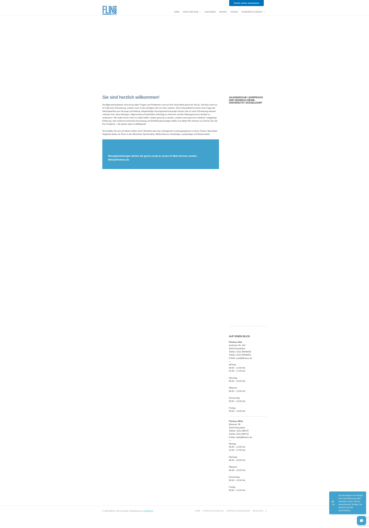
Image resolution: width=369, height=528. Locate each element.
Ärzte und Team (190, 12)
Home (176, 12)
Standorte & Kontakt (252, 12)
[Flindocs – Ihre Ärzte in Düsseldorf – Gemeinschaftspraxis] (109, 9)
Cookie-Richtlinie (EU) (213, 511)
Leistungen (210, 12)
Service (223, 12)
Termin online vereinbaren (246, 3)
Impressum (258, 511)
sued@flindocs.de (244, 358)
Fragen (234, 12)
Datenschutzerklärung (238, 511)
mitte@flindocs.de (244, 437)
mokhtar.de (148, 511)
